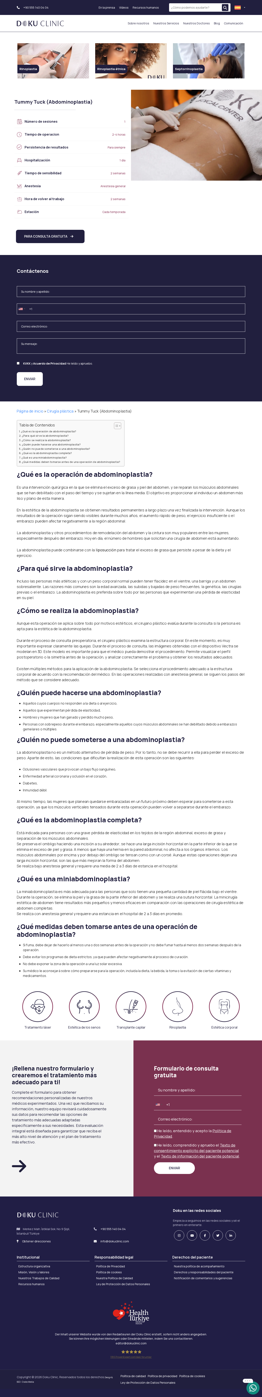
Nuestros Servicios (166, 23)
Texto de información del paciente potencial (200, 1156)
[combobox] (21, 309)
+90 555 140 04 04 (36, 7)
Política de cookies (109, 1272)
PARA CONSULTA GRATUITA (45, 236)
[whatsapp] (253, 1388)
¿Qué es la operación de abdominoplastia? (48, 431)
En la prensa (107, 7)
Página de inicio (30, 411)
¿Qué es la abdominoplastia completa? (47, 453)
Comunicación (233, 23)
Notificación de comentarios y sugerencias (203, 1278)
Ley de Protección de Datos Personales (123, 1284)
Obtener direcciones (36, 1241)
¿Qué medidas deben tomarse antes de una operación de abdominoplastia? (71, 462)
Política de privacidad (162, 1376)
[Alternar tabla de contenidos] (115, 425)
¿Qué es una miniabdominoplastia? (44, 457)
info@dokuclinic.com (114, 1241)
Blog (217, 23)
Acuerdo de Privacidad (49, 363)
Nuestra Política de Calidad (114, 1278)
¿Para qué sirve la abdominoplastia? (45, 435)
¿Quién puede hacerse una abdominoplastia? (51, 444)
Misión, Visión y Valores (33, 1272)
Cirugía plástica (60, 411)
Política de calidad (133, 1376)
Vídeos (124, 7)
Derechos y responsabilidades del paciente (204, 1272)
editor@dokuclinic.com (131, 1343)
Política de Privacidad (110, 1266)
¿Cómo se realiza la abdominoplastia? (46, 440)
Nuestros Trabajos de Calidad (38, 1278)
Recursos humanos (146, 7)
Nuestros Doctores (196, 23)
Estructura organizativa (34, 1266)
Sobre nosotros (138, 23)
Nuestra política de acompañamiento (199, 1266)
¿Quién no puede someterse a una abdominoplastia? (56, 449)
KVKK (26, 363)
